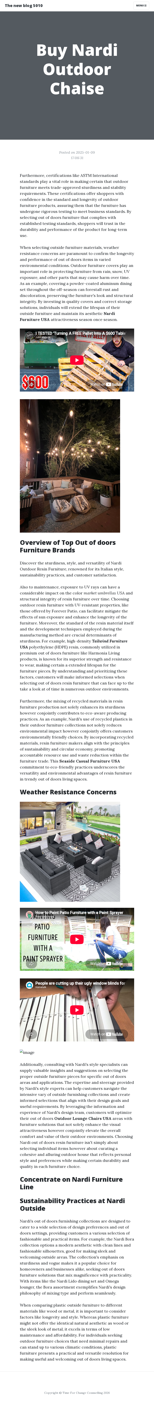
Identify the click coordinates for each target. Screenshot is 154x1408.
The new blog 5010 (24, 5)
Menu (140, 5)
